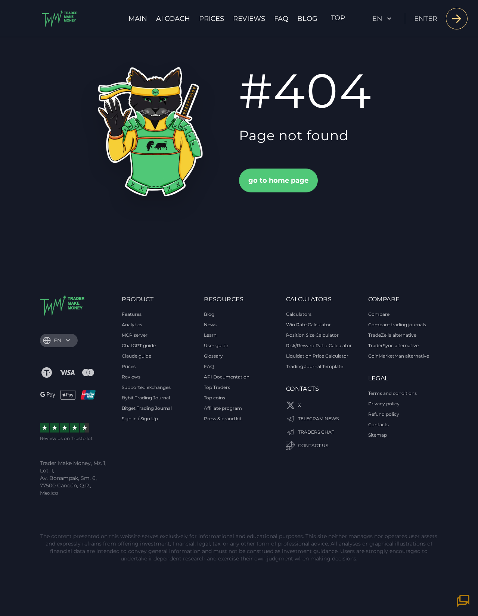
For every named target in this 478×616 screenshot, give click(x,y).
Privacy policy (384, 403)
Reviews (249, 19)
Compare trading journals (397, 324)
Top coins (214, 397)
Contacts (378, 424)
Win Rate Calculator (308, 324)
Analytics (132, 324)
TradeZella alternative (392, 335)
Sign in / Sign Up (140, 418)
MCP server (135, 335)
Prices (211, 19)
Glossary (213, 356)
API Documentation (226, 377)
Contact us (313, 445)
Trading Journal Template (314, 366)
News (210, 324)
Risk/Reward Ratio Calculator (319, 345)
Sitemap (377, 435)
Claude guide (136, 356)
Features (132, 314)
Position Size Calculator (312, 335)
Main (137, 19)
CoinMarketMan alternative (398, 356)
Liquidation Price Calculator (317, 356)
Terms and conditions (392, 393)
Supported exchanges (146, 387)
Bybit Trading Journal (146, 397)
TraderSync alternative (393, 345)
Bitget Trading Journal (147, 408)
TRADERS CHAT (316, 432)
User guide (216, 345)
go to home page (278, 180)
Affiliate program (223, 408)
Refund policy (383, 414)
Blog (307, 19)
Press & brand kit (223, 418)
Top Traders (217, 387)
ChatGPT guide (139, 345)
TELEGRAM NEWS (318, 418)
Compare (378, 314)
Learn (210, 335)
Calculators (298, 314)
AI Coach (173, 19)
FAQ (281, 19)
